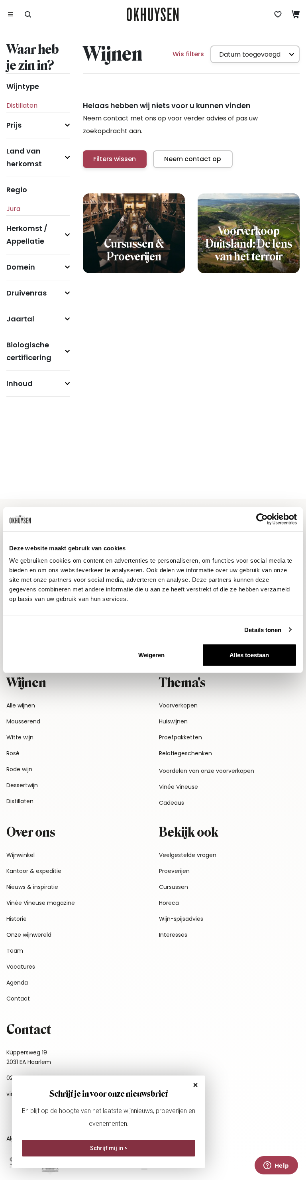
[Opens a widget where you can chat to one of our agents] (276, 1166)
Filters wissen (114, 159)
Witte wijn (19, 737)
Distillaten (19, 801)
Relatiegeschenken (185, 753)
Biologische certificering (28, 351)
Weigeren (151, 655)
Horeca (169, 903)
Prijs (14, 125)
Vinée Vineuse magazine (40, 903)
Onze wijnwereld (28, 935)
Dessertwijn (22, 785)
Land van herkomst (24, 157)
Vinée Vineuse (178, 787)
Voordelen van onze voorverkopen (206, 771)
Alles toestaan (249, 655)
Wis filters (188, 54)
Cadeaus (171, 803)
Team (14, 951)
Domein (20, 267)
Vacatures (20, 967)
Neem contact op (192, 159)
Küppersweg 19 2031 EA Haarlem (28, 1057)
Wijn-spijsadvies (181, 919)
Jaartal (20, 319)
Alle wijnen (20, 705)
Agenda (17, 983)
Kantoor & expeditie (33, 871)
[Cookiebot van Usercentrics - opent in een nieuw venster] (262, 519)
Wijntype (22, 86)
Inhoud (19, 383)
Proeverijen (174, 871)
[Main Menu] (10, 14)
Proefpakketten (180, 737)
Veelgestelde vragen (187, 855)
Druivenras (26, 293)
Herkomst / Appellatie (26, 234)
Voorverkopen (178, 705)
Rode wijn (19, 769)
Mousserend (23, 721)
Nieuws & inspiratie (32, 887)
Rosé (13, 753)
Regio (16, 190)
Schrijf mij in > (109, 1148)
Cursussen (173, 887)
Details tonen (262, 629)
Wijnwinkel (20, 855)
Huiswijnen (173, 721)
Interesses (173, 935)
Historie (16, 919)
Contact (18, 999)
